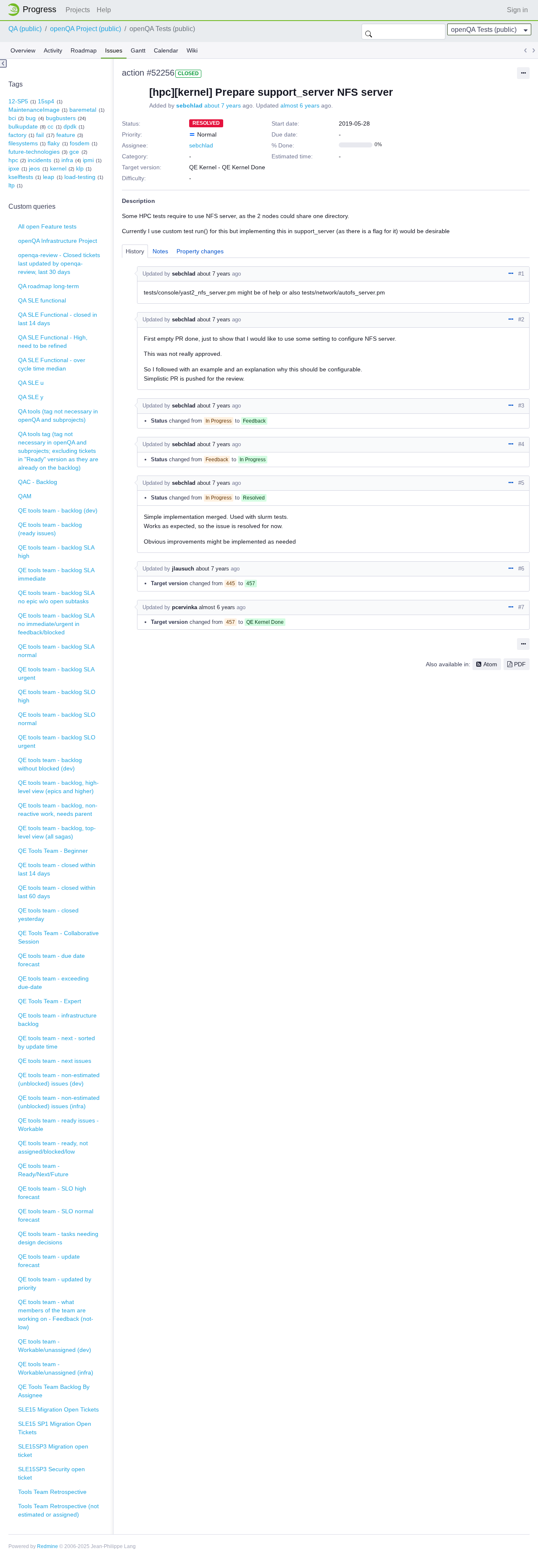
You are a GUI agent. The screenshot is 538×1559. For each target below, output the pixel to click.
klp (80, 168)
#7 (521, 607)
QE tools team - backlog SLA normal (56, 650)
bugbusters (61, 118)
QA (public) (25, 28)
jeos (34, 168)
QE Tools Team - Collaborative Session (58, 937)
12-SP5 (18, 101)
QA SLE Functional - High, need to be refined (52, 341)
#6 (521, 568)
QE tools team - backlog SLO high (56, 696)
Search (368, 31)
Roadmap (84, 50)
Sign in (517, 9)
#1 (521, 274)
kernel (58, 168)
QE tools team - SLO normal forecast (55, 1215)
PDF (520, 664)
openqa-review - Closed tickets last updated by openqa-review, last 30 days (59, 263)
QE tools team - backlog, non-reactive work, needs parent (58, 809)
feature (65, 134)
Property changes (200, 251)
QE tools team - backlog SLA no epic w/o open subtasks (56, 597)
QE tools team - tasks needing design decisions (58, 1238)
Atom (490, 664)
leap (48, 177)
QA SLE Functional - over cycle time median (51, 364)
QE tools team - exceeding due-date (53, 982)
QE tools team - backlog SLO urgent (56, 741)
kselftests (20, 177)
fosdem (80, 143)
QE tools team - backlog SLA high (56, 551)
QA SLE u (31, 382)
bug (31, 118)
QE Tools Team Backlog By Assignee (54, 1391)
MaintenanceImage (34, 109)
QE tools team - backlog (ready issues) (50, 528)
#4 (521, 444)
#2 (521, 319)
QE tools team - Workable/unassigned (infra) (55, 1368)
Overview (23, 50)
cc (50, 126)
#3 (521, 405)
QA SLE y (30, 397)
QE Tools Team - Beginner (53, 850)
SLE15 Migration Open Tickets (58, 1409)
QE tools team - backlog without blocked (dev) (50, 764)
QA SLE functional (42, 300)
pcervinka (184, 607)
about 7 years (222, 105)
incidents (39, 160)
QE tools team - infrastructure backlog (57, 1019)
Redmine (47, 1546)
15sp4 (46, 101)
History (135, 251)
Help (104, 9)
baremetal (82, 109)
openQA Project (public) (85, 28)
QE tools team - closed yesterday (48, 914)
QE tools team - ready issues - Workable (58, 1124)
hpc (13, 160)
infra (67, 160)
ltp (11, 185)
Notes (160, 251)
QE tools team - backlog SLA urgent (56, 673)
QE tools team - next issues (54, 1060)
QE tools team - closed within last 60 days (56, 891)
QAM (25, 496)
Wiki (192, 50)
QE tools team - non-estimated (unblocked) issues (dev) (59, 1079)
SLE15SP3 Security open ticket (51, 1473)
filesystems (23, 143)
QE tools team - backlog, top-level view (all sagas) (57, 832)
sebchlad (189, 105)
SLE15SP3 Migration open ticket (53, 1450)
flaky (53, 143)
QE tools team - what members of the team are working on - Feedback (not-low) (55, 1314)
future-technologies (34, 151)
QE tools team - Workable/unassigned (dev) (54, 1345)
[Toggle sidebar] (3, 63)
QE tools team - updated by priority (54, 1283)
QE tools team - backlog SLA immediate (56, 574)
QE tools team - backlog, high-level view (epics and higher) (58, 786)
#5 (521, 483)
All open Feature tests (47, 226)
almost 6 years (299, 105)
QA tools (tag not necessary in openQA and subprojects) (58, 415)
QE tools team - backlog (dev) (58, 510)
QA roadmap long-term (48, 286)
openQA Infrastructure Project (57, 240)
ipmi (88, 160)
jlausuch (183, 568)
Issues (113, 50)
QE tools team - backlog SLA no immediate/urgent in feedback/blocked (56, 624)
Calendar (166, 50)
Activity (53, 50)
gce (74, 151)
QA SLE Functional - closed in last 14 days (57, 318)
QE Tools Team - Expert (49, 1001)
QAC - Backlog (37, 481)
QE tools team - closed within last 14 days (56, 869)
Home (34, 10)
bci (12, 118)
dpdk (69, 126)
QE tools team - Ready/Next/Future (43, 1170)
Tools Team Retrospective (52, 1491)
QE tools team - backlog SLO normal (56, 718)
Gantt (138, 50)
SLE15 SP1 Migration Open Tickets (54, 1427)
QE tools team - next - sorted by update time (56, 1042)
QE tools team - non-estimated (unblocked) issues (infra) (59, 1101)
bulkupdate (23, 126)
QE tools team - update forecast (49, 1260)
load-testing (79, 177)
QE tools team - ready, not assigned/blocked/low (53, 1147)
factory (17, 134)
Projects (78, 9)
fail (40, 134)
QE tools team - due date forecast (51, 959)
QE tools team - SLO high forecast (52, 1192)
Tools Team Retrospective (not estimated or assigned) (58, 1510)
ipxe (13, 168)
